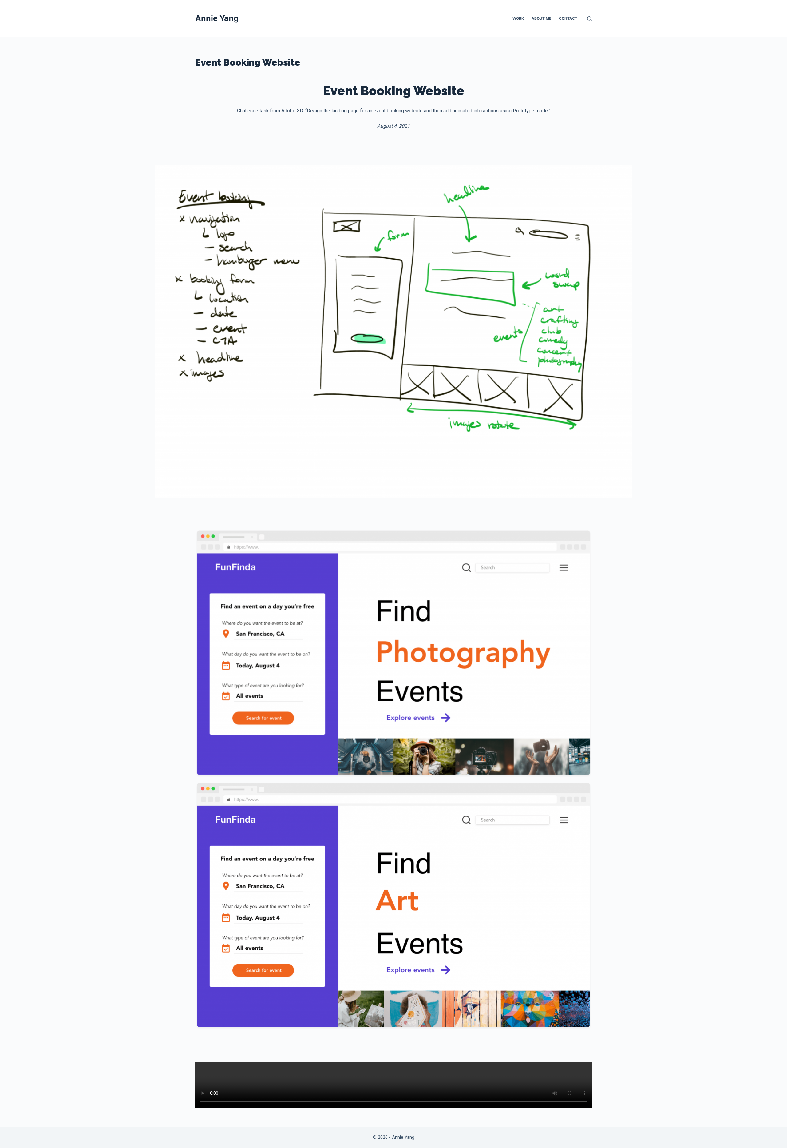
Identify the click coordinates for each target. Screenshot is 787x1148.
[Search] (589, 18)
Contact (568, 18)
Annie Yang (217, 18)
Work (518, 18)
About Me (541, 18)
